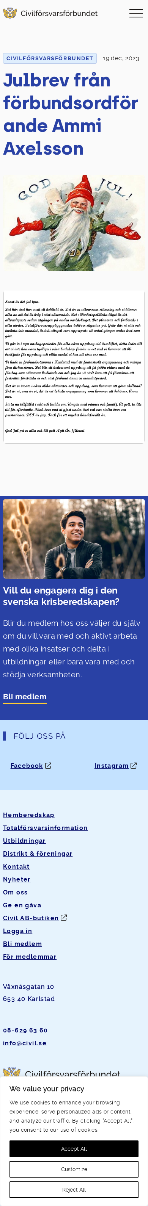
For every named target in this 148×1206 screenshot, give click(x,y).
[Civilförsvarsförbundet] (50, 13)
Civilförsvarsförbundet (49, 58)
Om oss (15, 892)
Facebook (27, 765)
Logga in (17, 931)
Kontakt (16, 866)
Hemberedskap (29, 815)
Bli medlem (25, 696)
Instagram (111, 765)
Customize (74, 1169)
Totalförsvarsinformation (45, 828)
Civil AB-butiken (31, 918)
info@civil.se (25, 1043)
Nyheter (17, 879)
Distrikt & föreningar (37, 853)
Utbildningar (24, 840)
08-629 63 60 (25, 1030)
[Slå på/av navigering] (136, 13)
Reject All (74, 1190)
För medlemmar (30, 956)
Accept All (74, 1149)
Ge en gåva (22, 905)
